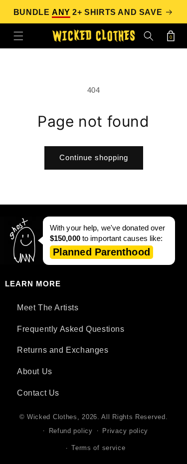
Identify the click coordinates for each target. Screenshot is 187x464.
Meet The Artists (48, 307)
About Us (34, 371)
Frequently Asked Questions (71, 329)
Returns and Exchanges (63, 350)
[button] (18, 36)
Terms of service (98, 448)
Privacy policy (125, 431)
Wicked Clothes (52, 417)
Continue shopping (93, 157)
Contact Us (38, 393)
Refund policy (71, 431)
